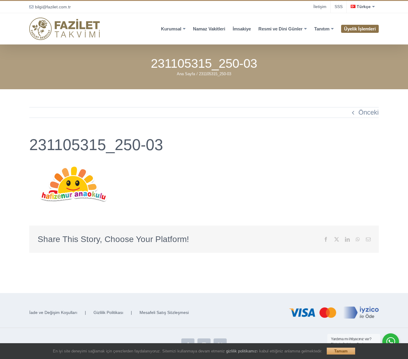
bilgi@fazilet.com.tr (53, 6)
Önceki (368, 112)
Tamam (341, 351)
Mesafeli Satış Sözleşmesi (164, 312)
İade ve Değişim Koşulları (53, 312)
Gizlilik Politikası (108, 312)
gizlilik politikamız (241, 351)
